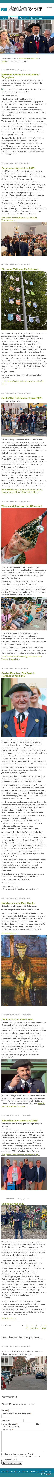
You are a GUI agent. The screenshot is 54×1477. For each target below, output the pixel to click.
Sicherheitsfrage (9, 1424)
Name (5, 1410)
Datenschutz (25, 7)
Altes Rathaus (28, 22)
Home (4, 18)
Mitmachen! (6, 26)
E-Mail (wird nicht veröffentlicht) (17, 1413)
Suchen (49, 7)
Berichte (13, 18)
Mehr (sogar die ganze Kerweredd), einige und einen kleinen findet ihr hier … (22, 490)
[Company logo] (27, 10)
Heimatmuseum (44, 22)
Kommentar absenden (12, 1463)
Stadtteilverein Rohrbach (28, 58)
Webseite (6, 1420)
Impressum (38, 7)
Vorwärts (34, 1328)
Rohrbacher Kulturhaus (11, 22)
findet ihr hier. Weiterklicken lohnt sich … (23, 1105)
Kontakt (14, 7)
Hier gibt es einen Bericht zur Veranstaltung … (21, 1154)
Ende (44, 1328)
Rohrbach (23, 18)
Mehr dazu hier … (9, 932)
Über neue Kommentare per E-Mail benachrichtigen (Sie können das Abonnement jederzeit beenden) (21, 1457)
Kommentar (7, 1429)
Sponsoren (19, 26)
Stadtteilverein (36, 18)
